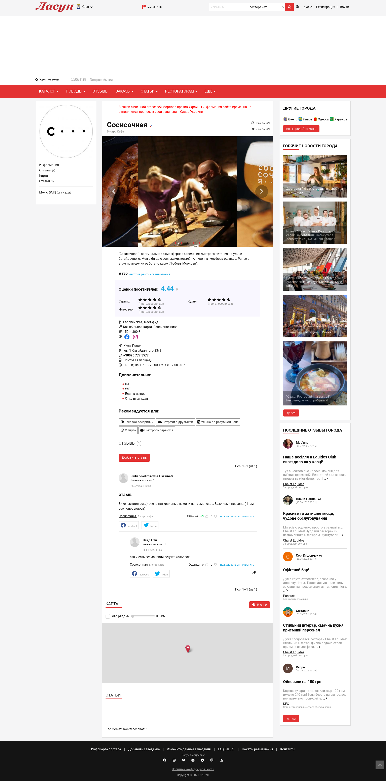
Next (261, 191)
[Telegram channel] (202, 760)
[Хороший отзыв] (206, 516)
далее (291, 413)
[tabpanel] (188, 191)
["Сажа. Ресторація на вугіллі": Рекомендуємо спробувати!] (315, 404)
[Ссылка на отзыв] (254, 573)
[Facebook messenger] (193, 760)
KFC (286, 704)
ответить (248, 516)
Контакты (287, 749)
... (325, 479)
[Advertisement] (193, 44)
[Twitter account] (183, 760)
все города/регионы (301, 129)
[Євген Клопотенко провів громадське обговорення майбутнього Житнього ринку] (315, 290)
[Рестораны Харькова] (332, 120)
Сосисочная (128, 516)
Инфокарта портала (106, 749)
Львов (307, 119)
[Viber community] (211, 760)
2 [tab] (182, 243)
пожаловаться (230, 516)
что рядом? (120, 616)
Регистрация (325, 7)
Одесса (323, 119)
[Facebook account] (164, 760)
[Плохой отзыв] (215, 516)
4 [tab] (194, 243)
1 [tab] (176, 243)
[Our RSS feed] (221, 760)
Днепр (292, 119)
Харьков (340, 119)
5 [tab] (200, 243)
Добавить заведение (144, 749)
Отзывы (100, 91)
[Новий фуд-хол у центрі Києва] (315, 336)
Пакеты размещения (257, 749)
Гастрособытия (101, 80)
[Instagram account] (174, 760)
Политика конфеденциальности (193, 769)
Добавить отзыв (134, 457)
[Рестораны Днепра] (285, 120)
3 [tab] (188, 243)
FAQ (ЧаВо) (226, 749)
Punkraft (289, 596)
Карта (43, 176)
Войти (344, 7)
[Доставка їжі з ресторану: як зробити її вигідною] (315, 196)
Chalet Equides (293, 484)
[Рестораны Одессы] (315, 120)
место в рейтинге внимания (149, 274)
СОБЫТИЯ (78, 80)
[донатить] (144, 7)
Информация (49, 165)
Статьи (46, 181)
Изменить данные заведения (189, 749)
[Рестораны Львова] (300, 120)
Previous (113, 191)
